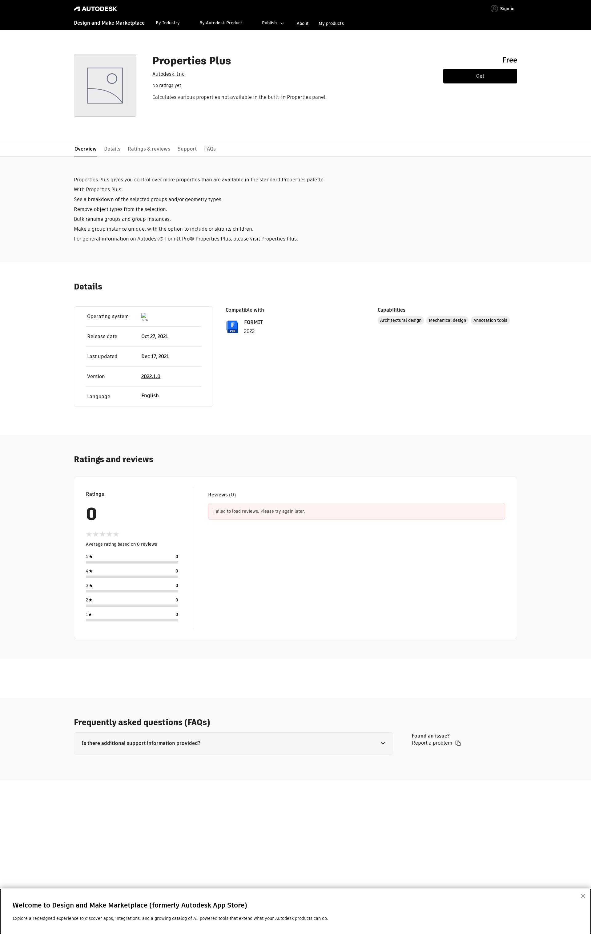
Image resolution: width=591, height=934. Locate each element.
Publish (269, 23)
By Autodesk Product (220, 23)
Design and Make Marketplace (109, 22)
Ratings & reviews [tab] (149, 148)
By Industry (168, 23)
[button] (233, 743)
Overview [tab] (85, 148)
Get (480, 75)
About (303, 23)
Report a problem (432, 743)
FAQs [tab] (210, 148)
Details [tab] (112, 148)
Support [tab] (187, 148)
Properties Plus (279, 238)
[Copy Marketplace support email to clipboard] (458, 743)
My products (331, 23)
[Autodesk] (95, 8)
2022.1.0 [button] (150, 376)
